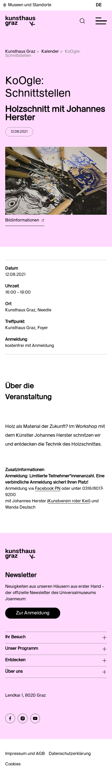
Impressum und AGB (25, 754)
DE (99, 5)
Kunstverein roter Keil (68, 501)
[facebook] (10, 718)
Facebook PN (47, 489)
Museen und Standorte (29, 5)
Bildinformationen (22, 220)
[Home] (20, 21)
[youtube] (35, 718)
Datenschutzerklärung (70, 754)
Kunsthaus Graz (20, 52)
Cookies (13, 764)
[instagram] (23, 718)
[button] (82, 20)
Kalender (50, 52)
